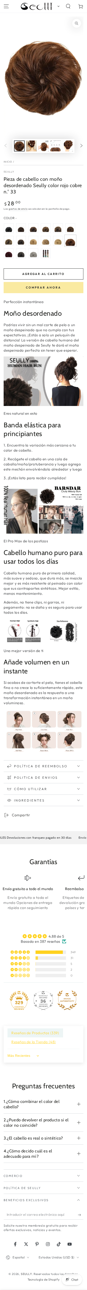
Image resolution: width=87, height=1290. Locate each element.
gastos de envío (18, 208)
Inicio (8, 161)
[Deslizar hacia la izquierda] (5, 146)
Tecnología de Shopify (44, 1279)
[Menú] (6, 6)
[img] (43, 936)
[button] (57, 6)
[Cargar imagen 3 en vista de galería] (43, 146)
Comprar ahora (43, 287)
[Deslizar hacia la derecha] (81, 146)
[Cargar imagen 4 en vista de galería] (55, 146)
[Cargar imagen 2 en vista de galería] (31, 146)
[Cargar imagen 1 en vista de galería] (19, 146)
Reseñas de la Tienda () (33, 1042)
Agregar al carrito (43, 274)
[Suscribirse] (80, 1214)
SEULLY (9, 171)
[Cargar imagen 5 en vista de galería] (67, 146)
